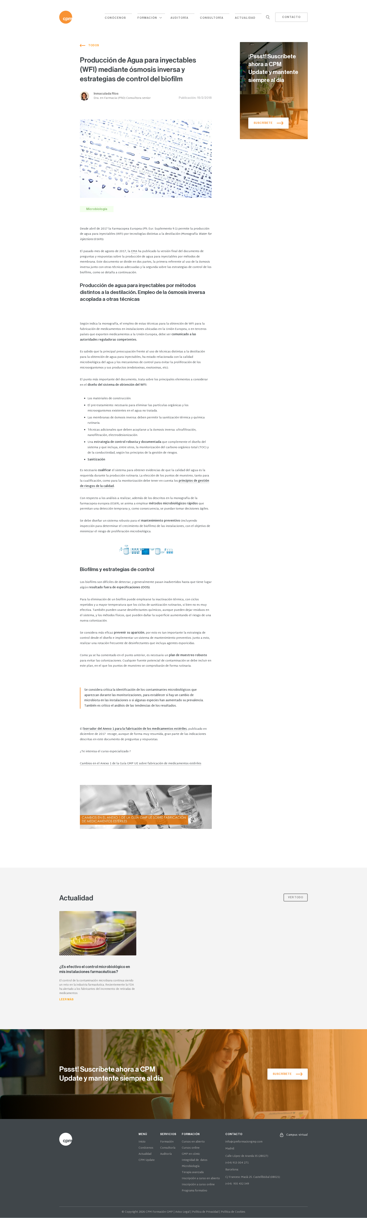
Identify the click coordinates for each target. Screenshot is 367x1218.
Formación (167, 1141)
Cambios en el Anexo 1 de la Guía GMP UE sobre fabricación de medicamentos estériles (140, 763)
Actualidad (245, 18)
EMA (134, 251)
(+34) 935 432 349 (237, 1184)
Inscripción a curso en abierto (201, 1178)
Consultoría (211, 18)
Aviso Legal (182, 1212)
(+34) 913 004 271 (237, 1162)
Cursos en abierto (193, 1141)
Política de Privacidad (205, 1212)
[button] (151, 17)
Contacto (291, 17)
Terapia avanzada (193, 1172)
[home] (65, 17)
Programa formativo (194, 1190)
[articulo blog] (97, 957)
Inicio (142, 1141)
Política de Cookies (233, 1212)
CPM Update (147, 1160)
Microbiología (190, 1166)
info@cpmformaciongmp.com (243, 1141)
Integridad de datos (194, 1160)
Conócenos (115, 18)
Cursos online (191, 1148)
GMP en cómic (191, 1154)
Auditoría (179, 18)
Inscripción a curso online (198, 1184)
